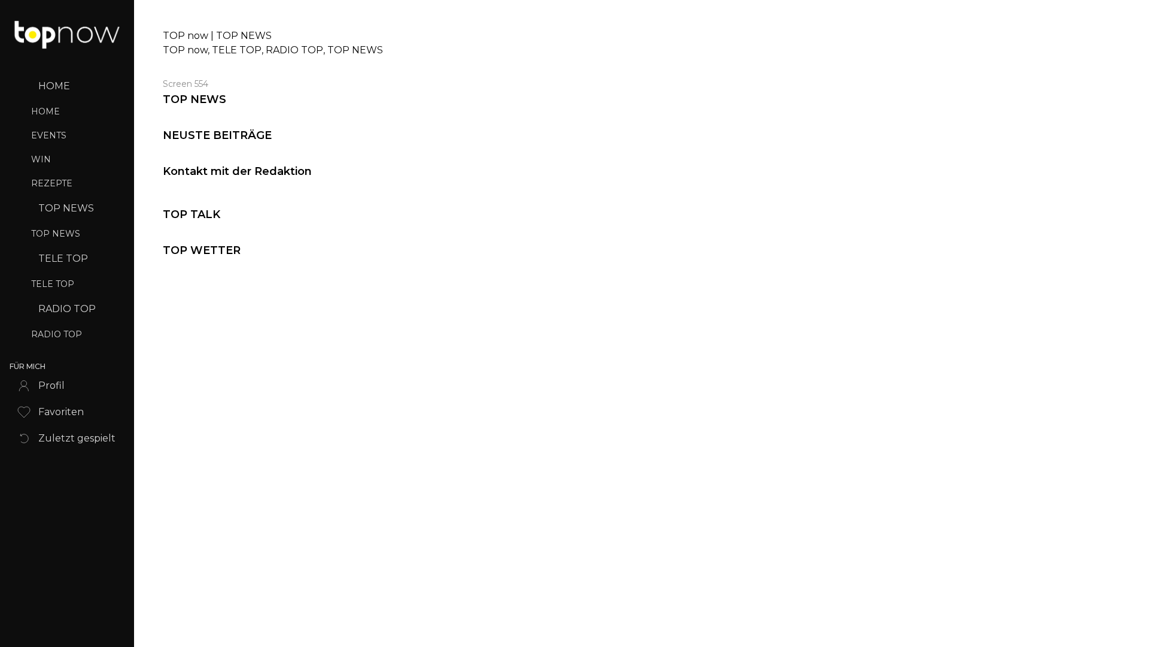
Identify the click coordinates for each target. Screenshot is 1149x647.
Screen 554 (185, 83)
